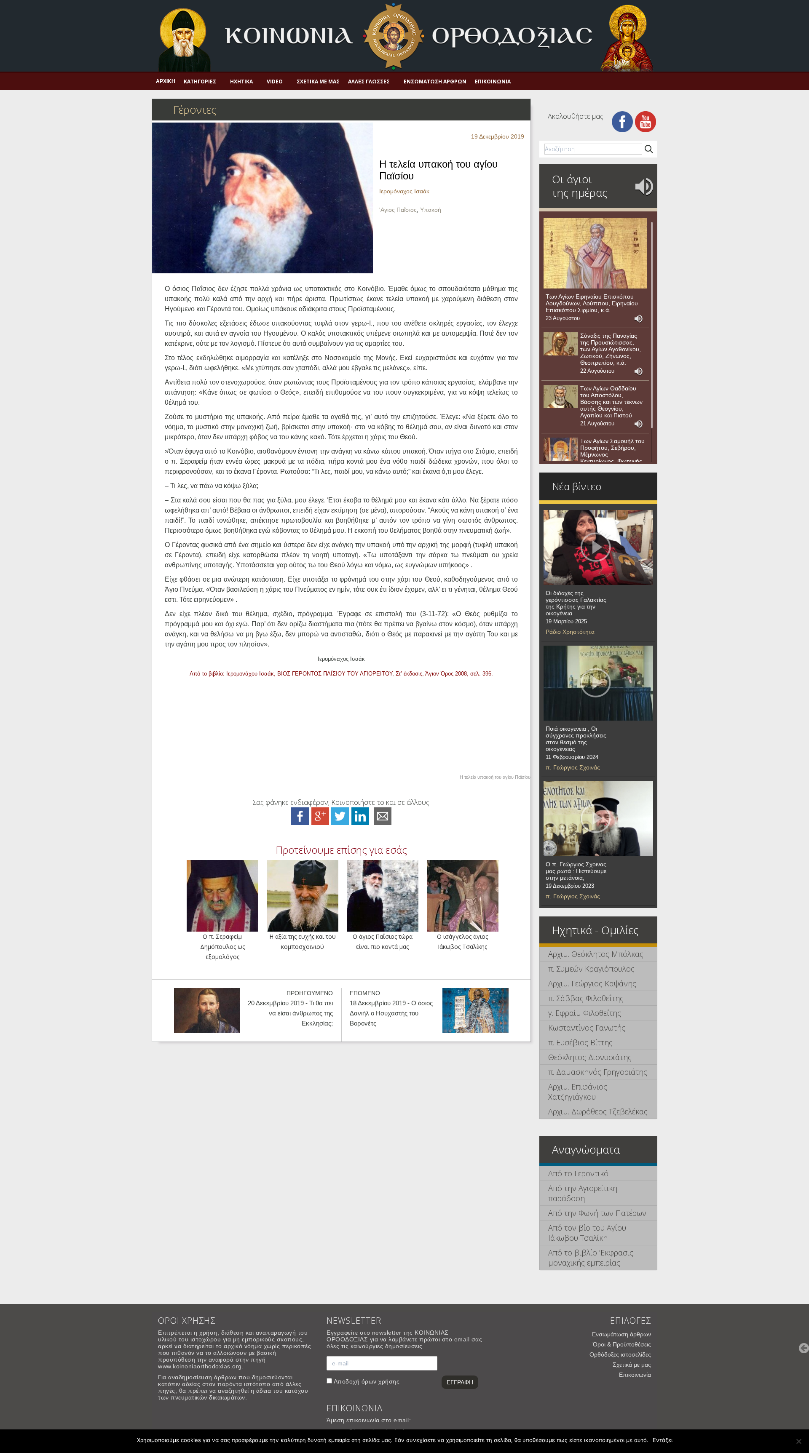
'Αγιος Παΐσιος (398, 209)
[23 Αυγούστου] (595, 253)
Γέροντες (194, 109)
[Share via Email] (382, 816)
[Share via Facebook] (300, 816)
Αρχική (165, 81)
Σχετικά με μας (318, 81)
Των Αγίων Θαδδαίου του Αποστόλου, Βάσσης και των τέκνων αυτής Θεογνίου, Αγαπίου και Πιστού (611, 402)
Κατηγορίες (200, 81)
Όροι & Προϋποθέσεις (622, 1344)
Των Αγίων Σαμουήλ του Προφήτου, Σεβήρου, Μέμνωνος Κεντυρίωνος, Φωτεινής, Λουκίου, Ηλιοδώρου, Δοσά (612, 458)
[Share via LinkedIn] (360, 816)
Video (275, 81)
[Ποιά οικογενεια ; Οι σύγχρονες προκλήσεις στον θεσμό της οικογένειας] (598, 683)
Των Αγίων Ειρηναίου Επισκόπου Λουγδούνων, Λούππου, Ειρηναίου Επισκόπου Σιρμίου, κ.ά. (592, 303)
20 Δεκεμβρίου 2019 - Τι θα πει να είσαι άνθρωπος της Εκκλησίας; (290, 1013)
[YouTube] (645, 121)
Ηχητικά (241, 81)
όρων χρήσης (381, 1381)
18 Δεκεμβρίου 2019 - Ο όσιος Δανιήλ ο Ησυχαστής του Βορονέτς (391, 1013)
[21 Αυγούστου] (561, 397)
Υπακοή (430, 209)
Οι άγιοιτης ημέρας (579, 185)
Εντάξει (662, 1440)
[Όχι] (798, 1441)
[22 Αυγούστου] (561, 344)
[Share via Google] (320, 816)
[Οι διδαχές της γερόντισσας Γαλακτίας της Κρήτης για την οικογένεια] (598, 547)
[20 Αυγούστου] (561, 449)
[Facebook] (622, 121)
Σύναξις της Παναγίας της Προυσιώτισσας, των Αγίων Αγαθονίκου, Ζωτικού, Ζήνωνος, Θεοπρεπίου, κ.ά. (610, 349)
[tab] (598, 954)
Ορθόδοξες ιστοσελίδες (620, 1354)
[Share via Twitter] (340, 816)
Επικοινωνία (493, 81)
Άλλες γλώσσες (369, 81)
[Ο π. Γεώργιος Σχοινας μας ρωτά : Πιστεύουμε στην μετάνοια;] (598, 818)
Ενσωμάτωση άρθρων (435, 81)
